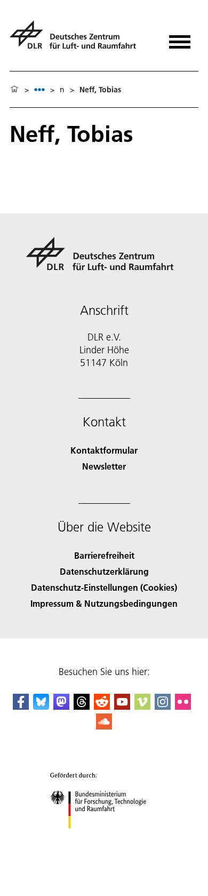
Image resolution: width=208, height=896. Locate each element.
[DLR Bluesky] (41, 706)
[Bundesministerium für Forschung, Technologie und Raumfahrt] (104, 839)
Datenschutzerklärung (104, 571)
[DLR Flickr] (183, 706)
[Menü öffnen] (179, 38)
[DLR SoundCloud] (104, 726)
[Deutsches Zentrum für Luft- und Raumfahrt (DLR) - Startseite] (77, 39)
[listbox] (39, 89)
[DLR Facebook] (21, 706)
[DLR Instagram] (163, 706)
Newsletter (104, 466)
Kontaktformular (104, 450)
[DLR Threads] (82, 706)
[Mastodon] (61, 706)
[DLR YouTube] (122, 706)
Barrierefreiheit (104, 555)
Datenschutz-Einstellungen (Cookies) (104, 587)
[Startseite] (14, 89)
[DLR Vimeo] (142, 706)
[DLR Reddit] (102, 706)
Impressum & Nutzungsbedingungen (104, 603)
